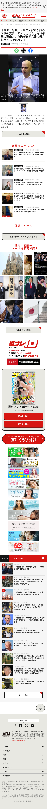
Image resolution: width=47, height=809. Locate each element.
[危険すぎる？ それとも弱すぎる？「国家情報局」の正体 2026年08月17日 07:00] (11, 287)
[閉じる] (44, 6)
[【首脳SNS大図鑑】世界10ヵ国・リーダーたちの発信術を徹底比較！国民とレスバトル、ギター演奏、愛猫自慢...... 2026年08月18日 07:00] (35, 263)
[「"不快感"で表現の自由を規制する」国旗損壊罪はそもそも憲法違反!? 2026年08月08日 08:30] (35, 311)
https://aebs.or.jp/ (18, 740)
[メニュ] (43, 15)
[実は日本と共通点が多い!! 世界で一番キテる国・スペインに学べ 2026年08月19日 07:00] (11, 263)
